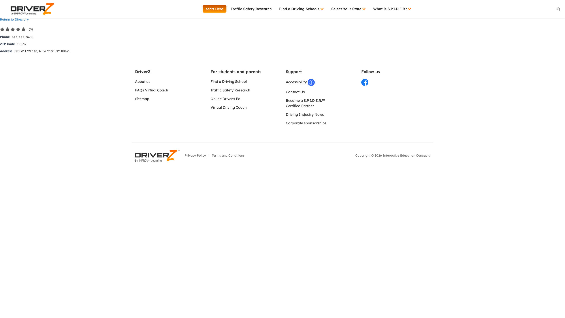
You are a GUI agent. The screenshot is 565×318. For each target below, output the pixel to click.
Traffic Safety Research (251, 9)
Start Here (214, 9)
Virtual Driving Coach (229, 107)
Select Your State (346, 9)
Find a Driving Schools (299, 9)
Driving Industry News (305, 114)
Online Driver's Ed (225, 99)
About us (142, 81)
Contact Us (295, 92)
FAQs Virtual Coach (151, 90)
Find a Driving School (229, 81)
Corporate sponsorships (306, 123)
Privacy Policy (195, 155)
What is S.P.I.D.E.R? (390, 9)
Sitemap (142, 99)
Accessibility (297, 82)
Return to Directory (14, 19)
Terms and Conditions (228, 155)
